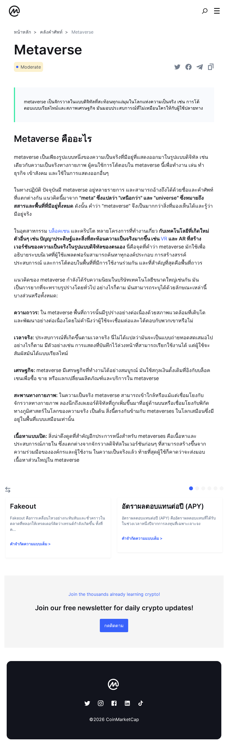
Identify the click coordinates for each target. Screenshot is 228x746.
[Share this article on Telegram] (199, 67)
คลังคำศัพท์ (51, 32)
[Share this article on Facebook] (188, 67)
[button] (216, 10)
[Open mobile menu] (216, 11)
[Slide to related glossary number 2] (203, 488)
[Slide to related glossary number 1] (197, 488)
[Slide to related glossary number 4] (215, 488)
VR (164, 239)
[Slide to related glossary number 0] (191, 488)
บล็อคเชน (59, 231)
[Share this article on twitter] (177, 67)
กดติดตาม (114, 625)
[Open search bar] (204, 11)
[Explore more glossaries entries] (7, 489)
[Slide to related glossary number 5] (222, 488)
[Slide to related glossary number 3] (209, 488)
